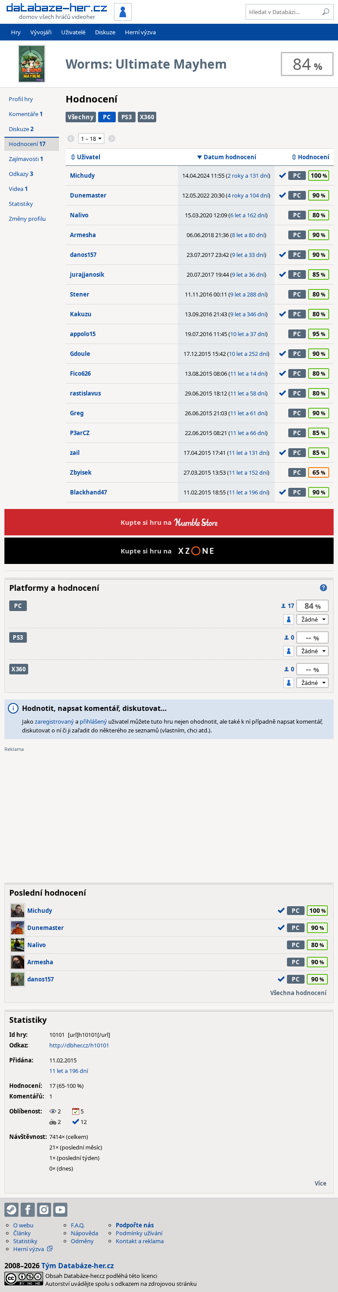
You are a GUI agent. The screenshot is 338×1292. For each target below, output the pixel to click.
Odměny (82, 1241)
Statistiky (21, 204)
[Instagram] (44, 1210)
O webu (23, 1225)
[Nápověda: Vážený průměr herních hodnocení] (323, 587)
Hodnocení (313, 157)
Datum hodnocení (230, 157)
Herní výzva (140, 32)
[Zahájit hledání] (326, 12)
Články (22, 1233)
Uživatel (88, 157)
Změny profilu (27, 219)
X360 (147, 117)
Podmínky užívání (139, 1233)
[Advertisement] (169, 814)
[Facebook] (28, 1210)
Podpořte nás (135, 1225)
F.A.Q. (77, 1225)
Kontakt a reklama (140, 1241)
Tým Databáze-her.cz (77, 1265)
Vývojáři (40, 32)
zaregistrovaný (54, 721)
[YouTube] (60, 1210)
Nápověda (84, 1233)
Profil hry (21, 99)
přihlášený (93, 721)
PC (106, 117)
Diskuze (105, 32)
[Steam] (11, 1210)
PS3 (126, 117)
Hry (16, 32)
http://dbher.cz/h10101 (79, 1045)
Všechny (81, 117)
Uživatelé (73, 32)
